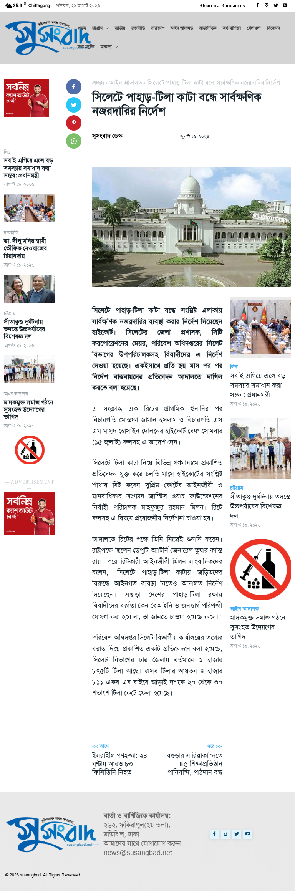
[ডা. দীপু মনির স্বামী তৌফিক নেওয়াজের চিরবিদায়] (29, 289)
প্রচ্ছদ (98, 83)
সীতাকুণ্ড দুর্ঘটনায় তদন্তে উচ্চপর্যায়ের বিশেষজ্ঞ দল (24, 329)
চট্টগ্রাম (9, 313)
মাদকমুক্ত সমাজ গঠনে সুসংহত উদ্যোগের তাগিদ (28, 409)
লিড (7, 152)
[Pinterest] (73, 123)
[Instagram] (266, 5)
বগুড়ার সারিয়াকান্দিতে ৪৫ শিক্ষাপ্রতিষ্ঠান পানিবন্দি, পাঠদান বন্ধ (194, 764)
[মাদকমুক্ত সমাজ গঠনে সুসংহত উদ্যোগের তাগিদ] (29, 450)
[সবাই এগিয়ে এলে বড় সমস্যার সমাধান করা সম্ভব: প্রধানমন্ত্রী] (29, 208)
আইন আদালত (16, 393)
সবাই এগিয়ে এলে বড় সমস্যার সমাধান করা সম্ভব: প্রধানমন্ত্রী (28, 167)
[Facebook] (257, 5)
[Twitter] (275, 5)
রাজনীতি (11, 232)
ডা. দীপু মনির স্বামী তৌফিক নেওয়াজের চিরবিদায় (25, 248)
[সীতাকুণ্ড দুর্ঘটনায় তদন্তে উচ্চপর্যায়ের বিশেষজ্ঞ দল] (29, 369)
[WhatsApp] (73, 141)
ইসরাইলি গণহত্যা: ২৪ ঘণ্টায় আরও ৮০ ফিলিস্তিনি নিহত (120, 764)
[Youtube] (285, 5)
